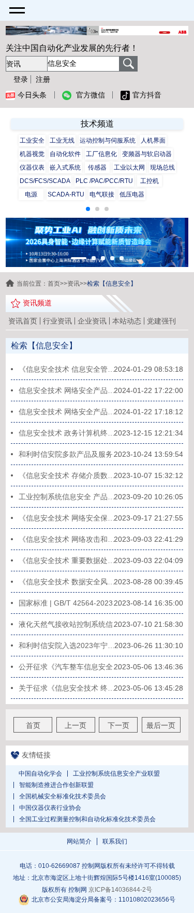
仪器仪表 (32, 167)
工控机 (149, 181)
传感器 (97, 167)
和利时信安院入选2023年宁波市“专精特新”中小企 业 (70, 645)
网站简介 (79, 841)
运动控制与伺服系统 (108, 140)
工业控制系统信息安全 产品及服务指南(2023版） (70, 497)
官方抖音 (146, 95)
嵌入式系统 (65, 167)
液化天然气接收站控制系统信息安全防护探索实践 (70, 624)
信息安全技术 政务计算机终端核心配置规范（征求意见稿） (70, 433)
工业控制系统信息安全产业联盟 (116, 773)
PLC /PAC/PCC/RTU (104, 181)
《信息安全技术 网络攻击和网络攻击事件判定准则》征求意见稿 (70, 539)
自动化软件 (65, 154)
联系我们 (114, 841)
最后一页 (160, 725)
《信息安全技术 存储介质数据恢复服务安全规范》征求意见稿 (70, 475)
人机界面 (153, 140)
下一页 (118, 725)
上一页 (75, 725)
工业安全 (32, 140)
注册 (43, 79)
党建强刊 (161, 321)
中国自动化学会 (40, 773)
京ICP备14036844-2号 (120, 889)
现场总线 (162, 167)
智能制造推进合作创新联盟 (56, 785)
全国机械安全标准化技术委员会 (62, 796)
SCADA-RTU (66, 194)
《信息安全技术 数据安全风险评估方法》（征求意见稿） (70, 582)
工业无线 (62, 140)
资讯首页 (22, 321)
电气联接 (101, 194)
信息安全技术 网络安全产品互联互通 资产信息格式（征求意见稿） (70, 390)
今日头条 (32, 95)
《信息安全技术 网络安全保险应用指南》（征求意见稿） (70, 518)
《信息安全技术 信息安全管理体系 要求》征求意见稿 (70, 369)
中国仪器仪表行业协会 (50, 808)
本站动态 (126, 321)
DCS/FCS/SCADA (45, 181)
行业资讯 (57, 321)
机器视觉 (32, 154)
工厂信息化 (101, 154)
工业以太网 (129, 167)
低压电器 (132, 194)
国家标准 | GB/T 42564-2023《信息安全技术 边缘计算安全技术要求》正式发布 (70, 603)
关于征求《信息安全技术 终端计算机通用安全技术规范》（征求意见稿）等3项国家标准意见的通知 (70, 688)
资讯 (73, 283)
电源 (31, 194)
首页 (54, 283)
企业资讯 (92, 321)
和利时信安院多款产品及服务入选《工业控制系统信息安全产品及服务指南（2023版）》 (70, 454)
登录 (20, 79)
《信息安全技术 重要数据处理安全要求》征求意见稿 (70, 560)
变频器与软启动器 (147, 154)
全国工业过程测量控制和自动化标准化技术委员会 (87, 819)
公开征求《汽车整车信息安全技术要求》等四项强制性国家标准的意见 (70, 667)
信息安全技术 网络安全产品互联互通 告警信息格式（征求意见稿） (70, 412)
